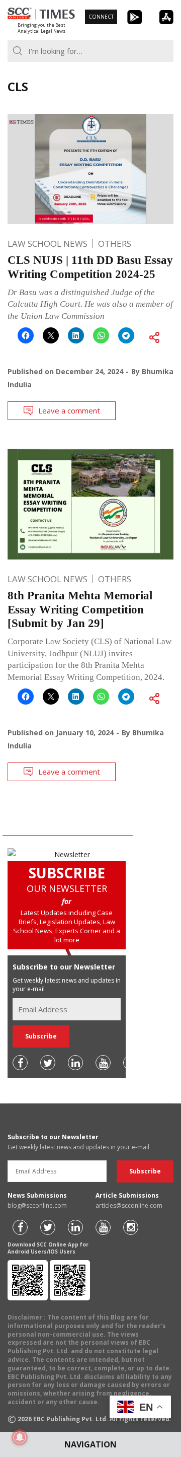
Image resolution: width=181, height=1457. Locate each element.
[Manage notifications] (20, 1437)
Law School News (47, 243)
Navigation (90, 1444)
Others (114, 243)
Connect (101, 16)
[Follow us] (20, 1062)
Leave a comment (69, 410)
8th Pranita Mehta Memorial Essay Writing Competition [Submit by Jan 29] (80, 609)
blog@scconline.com (37, 1205)
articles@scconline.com (129, 1205)
